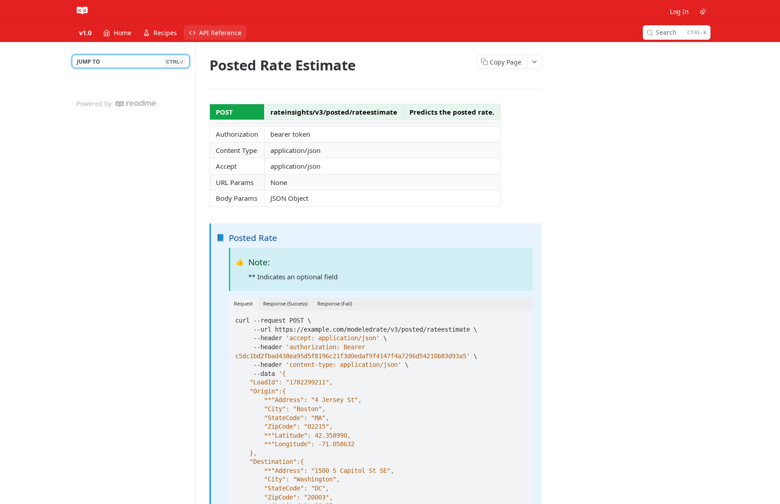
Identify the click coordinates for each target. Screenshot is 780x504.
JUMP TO (130, 61)
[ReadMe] (136, 103)
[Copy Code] (522, 318)
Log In (679, 11)
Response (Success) (285, 303)
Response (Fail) (334, 303)
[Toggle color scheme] (703, 11)
